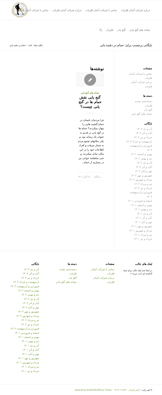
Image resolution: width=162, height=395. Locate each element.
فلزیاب (148, 105)
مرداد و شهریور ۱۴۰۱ (140, 230)
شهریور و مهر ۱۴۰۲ (141, 175)
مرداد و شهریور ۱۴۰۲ (140, 179)
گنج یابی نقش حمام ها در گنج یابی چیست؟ (90, 102)
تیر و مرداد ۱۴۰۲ (143, 184)
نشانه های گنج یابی (90, 92)
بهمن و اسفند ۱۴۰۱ (141, 205)
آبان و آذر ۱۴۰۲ (144, 167)
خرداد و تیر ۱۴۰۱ (143, 239)
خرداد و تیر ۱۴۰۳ (143, 137)
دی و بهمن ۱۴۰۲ (143, 158)
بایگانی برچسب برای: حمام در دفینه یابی (126, 45)
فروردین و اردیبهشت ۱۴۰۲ (24, 328)
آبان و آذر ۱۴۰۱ (144, 217)
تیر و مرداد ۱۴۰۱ (143, 234)
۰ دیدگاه (98, 176)
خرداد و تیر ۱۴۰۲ (143, 188)
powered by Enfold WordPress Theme (93, 389)
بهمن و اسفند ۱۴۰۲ (141, 154)
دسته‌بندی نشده (143, 101)
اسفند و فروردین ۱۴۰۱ (140, 200)
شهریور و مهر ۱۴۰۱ (141, 226)
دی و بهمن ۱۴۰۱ (143, 209)
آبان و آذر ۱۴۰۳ (144, 133)
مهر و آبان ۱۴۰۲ (143, 171)
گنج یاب (148, 109)
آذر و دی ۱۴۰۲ (144, 162)
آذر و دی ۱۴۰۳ (144, 129)
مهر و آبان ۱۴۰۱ (143, 222)
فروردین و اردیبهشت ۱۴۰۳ (24, 286)
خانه (30, 45)
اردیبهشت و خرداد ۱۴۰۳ (139, 141)
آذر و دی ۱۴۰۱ (144, 213)
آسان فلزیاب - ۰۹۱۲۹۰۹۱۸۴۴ (126, 389)
